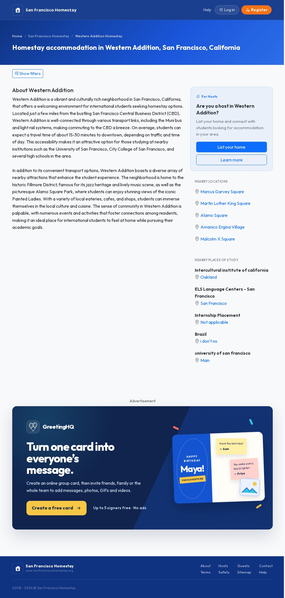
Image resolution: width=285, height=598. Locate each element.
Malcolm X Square (217, 239)
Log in (229, 9)
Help (263, 572)
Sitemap (244, 572)
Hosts (223, 565)
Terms (205, 572)
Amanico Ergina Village (222, 227)
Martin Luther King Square (225, 203)
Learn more (231, 160)
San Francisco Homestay (48, 36)
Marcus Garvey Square (222, 191)
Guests (243, 565)
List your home (231, 147)
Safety (224, 572)
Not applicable (214, 322)
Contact (266, 565)
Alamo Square (214, 215)
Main (205, 360)
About (205, 565)
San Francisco (213, 303)
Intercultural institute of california (231, 270)
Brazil (201, 334)
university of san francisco (222, 353)
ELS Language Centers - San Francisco (225, 292)
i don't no (208, 341)
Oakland (208, 277)
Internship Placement (217, 315)
